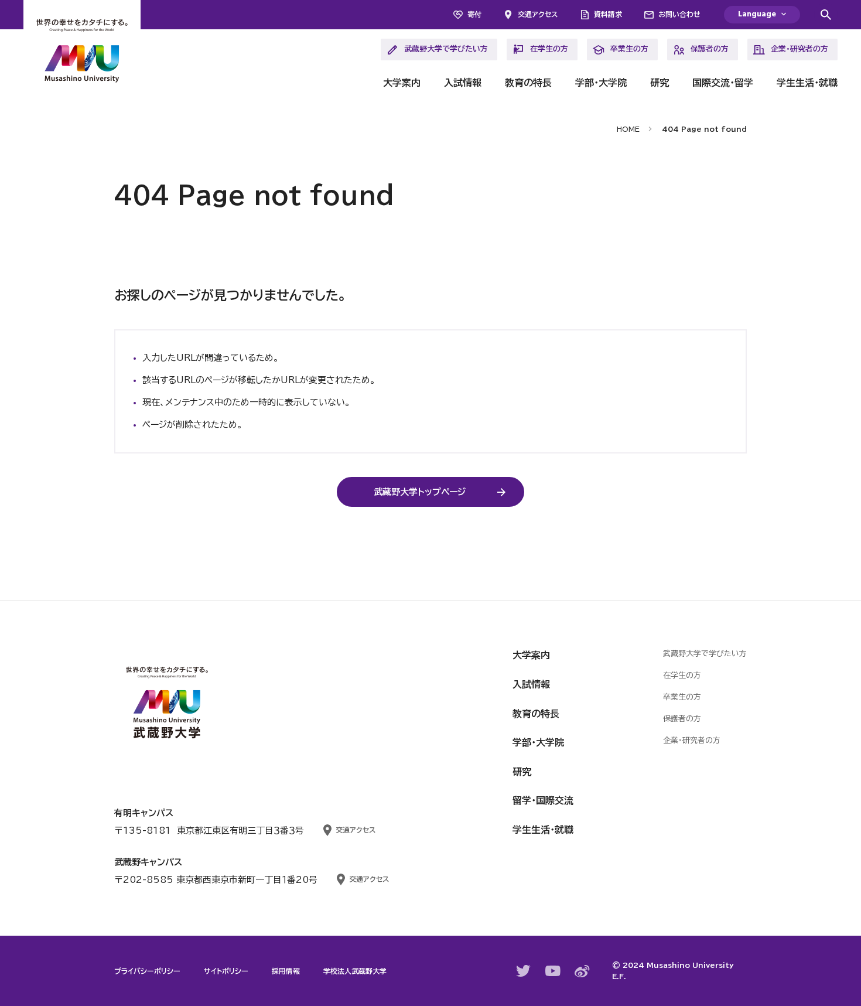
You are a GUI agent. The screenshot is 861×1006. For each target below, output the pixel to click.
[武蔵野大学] (82, 52)
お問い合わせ (679, 14)
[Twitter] (523, 971)
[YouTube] (553, 971)
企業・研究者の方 (799, 49)
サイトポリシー (226, 970)
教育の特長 (528, 82)
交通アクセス (538, 14)
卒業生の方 (629, 49)
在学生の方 (549, 49)
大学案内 (402, 82)
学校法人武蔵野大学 (355, 970)
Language (757, 14)
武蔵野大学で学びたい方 (446, 49)
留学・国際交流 (542, 800)
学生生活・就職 (807, 82)
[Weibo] (582, 971)
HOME (628, 128)
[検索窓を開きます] (826, 14)
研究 (659, 82)
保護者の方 (710, 49)
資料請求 (608, 14)
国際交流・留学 (722, 82)
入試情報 (462, 82)
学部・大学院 (601, 82)
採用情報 (286, 970)
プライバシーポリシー (147, 970)
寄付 (474, 14)
